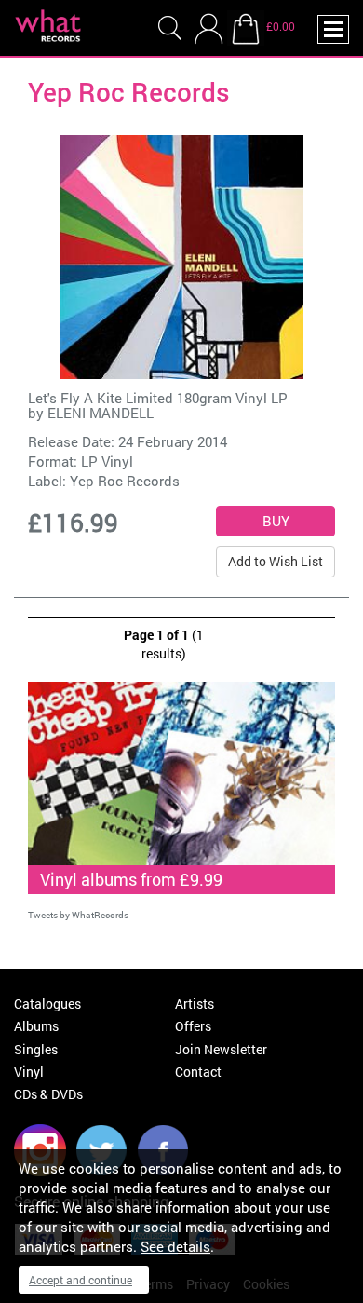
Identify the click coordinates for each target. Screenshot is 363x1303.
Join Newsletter (221, 1049)
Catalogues (47, 1003)
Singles (36, 1049)
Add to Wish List (275, 561)
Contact (198, 1071)
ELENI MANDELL (100, 412)
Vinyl (29, 1071)
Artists (194, 1003)
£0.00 (280, 26)
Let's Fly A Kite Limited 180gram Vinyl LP (158, 397)
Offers (193, 1026)
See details (175, 1246)
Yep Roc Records (125, 480)
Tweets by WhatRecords (78, 915)
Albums (36, 1026)
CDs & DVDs (48, 1094)
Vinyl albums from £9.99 (131, 879)
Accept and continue (80, 1279)
